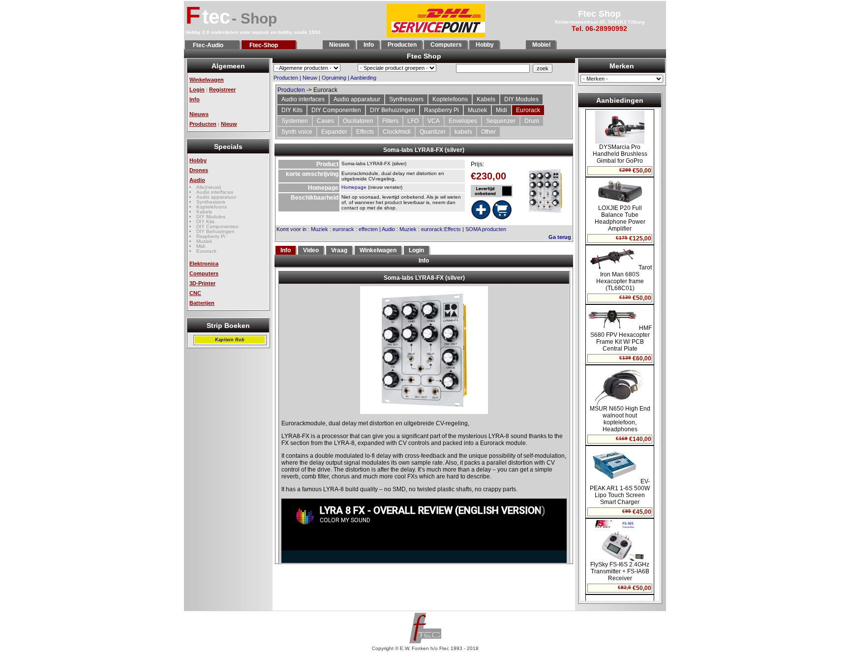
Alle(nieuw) (208, 187)
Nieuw (229, 124)
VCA (433, 121)
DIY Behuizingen (215, 231)
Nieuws (339, 44)
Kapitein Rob (229, 339)
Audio (197, 180)
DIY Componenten (217, 226)
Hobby (484, 44)
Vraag (339, 250)
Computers (445, 44)
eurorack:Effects (441, 229)
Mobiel (540, 44)
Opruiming (334, 78)
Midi (200, 246)
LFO (413, 121)
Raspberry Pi (210, 236)
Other (488, 131)
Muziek (204, 241)
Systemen (294, 121)
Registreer (222, 89)
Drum (531, 121)
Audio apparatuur (216, 197)
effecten (368, 229)
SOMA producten (485, 229)
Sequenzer (501, 121)
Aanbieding (363, 78)
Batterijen (201, 303)
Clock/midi (397, 131)
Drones (198, 170)
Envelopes (463, 121)
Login (197, 89)
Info (368, 44)
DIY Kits (205, 221)
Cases (325, 121)
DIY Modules (210, 216)
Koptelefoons (211, 206)
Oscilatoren (358, 121)
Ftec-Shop (262, 45)
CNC (195, 293)
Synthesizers (210, 202)
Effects (365, 131)
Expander (334, 131)
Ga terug (559, 237)
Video (311, 250)
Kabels (204, 211)
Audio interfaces (214, 192)
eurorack (343, 229)
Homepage (353, 187)
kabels (463, 131)
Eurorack (206, 251)
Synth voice (296, 131)
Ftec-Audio (206, 45)
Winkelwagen (206, 80)
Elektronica (203, 264)
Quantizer (433, 131)
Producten (401, 44)
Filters (390, 121)
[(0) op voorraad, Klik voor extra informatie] (492, 191)
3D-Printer (202, 283)
